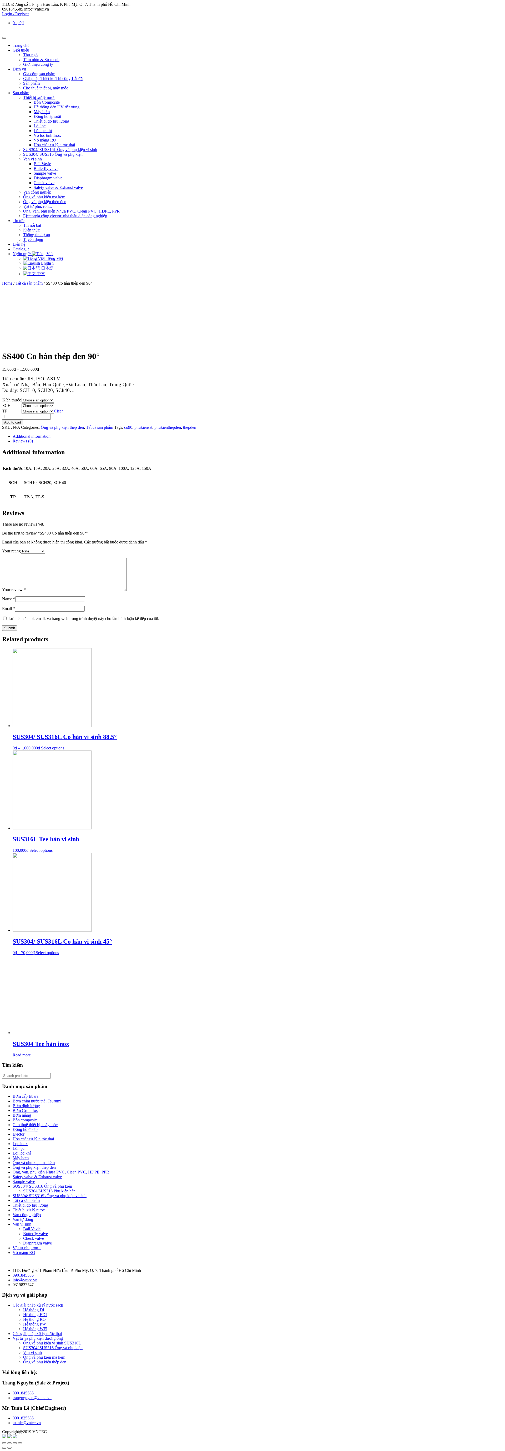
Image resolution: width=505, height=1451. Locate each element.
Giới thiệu (21, 50)
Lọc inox (20, 1143)
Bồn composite (25, 1120)
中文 (40, 273)
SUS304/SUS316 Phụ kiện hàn (49, 1191)
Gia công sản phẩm (39, 74)
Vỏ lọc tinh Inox (47, 135)
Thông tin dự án (36, 235)
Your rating (11, 551)
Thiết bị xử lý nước (39, 97)
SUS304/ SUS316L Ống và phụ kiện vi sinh (60, 149)
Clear (58, 411)
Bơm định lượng (26, 1106)
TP (4, 411)
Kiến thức (31, 230)
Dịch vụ (19, 69)
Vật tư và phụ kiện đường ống (38, 1338)
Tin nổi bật (32, 225)
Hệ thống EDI (35, 1314)
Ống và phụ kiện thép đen (44, 201)
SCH (6, 405)
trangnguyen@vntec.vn (32, 1397)
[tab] (258, 436)
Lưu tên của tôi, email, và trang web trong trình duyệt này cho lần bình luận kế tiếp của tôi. (83, 618)
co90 (128, 427)
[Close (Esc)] (4, 1443)
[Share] (9, 1443)
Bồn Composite (47, 102)
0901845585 (23, 1275)
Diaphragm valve (48, 178)
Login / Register (15, 14)
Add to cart (12, 422)
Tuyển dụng (33, 239)
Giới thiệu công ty (38, 64)
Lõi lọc (40, 126)
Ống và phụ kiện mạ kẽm (44, 197)
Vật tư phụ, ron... (37, 206)
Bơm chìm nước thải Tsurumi (37, 1101)
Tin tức (18, 220)
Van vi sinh (32, 159)
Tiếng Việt (54, 258)
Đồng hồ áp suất (47, 116)
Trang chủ (21, 45)
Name (8, 599)
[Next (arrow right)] (9, 1448)
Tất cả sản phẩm (29, 283)
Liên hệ (19, 244)
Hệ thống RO (34, 1319)
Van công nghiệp (37, 192)
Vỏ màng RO (45, 140)
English (47, 263)
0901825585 (23, 1418)
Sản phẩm (31, 83)
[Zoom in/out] (20, 1443)
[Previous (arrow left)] (4, 1448)
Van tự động (23, 1219)
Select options (52, 748)
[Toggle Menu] (4, 38)
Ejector (18, 1134)
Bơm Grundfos (25, 1110)
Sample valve (45, 173)
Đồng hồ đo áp (25, 1129)
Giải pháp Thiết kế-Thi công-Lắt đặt (53, 78)
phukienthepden (167, 427)
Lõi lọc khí (43, 130)
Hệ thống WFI (35, 1329)
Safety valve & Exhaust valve (58, 187)
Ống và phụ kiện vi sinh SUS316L (52, 1343)
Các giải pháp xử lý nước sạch (38, 1305)
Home (7, 283)
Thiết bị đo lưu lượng (51, 121)
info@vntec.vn (25, 1280)
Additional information (31, 436)
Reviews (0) (23, 441)
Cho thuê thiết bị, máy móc (45, 88)
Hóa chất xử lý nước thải (54, 145)
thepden (189, 427)
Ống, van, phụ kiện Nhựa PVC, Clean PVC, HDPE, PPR (71, 211)
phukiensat (143, 427)
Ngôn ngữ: (22, 253)
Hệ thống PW (34, 1324)
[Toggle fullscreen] (15, 1443)
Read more (22, 1055)
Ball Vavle (42, 164)
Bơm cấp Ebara (25, 1096)
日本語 (47, 268)
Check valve (44, 182)
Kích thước (11, 400)
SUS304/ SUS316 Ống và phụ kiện (53, 154)
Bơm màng (22, 1115)
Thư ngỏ (30, 55)
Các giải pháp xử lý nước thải (37, 1333)
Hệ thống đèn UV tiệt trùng (56, 107)
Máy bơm (42, 111)
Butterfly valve (46, 168)
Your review (14, 589)
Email (8, 608)
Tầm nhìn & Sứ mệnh (41, 59)
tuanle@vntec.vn (27, 1422)
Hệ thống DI (33, 1310)
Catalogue (21, 249)
